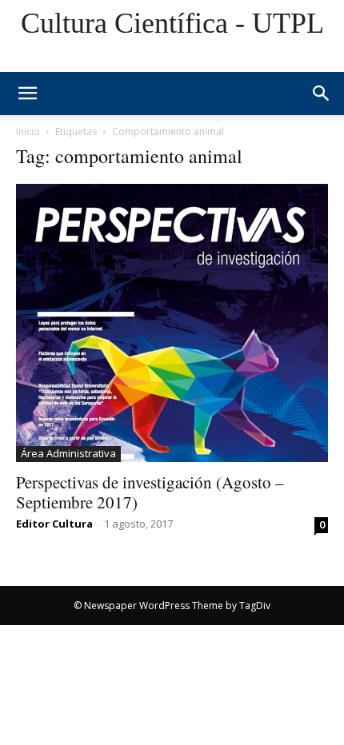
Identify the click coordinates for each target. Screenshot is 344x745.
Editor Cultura (54, 523)
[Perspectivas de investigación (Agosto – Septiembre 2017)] (172, 323)
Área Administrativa (68, 453)
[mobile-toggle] (27, 93)
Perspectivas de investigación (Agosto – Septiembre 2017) (150, 492)
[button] (321, 93)
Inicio (28, 131)
